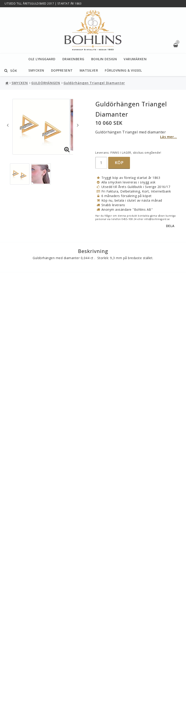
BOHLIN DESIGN (104, 59)
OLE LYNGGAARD (42, 59)
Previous (8, 125)
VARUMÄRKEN (135, 59)
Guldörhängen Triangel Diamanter (94, 83)
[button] (67, 149)
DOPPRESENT (62, 70)
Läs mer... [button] (168, 137)
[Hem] (7, 83)
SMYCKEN (36, 70)
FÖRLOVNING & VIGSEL (123, 70)
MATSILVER (89, 70)
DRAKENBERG (73, 59)
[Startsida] (93, 30)
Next (78, 125)
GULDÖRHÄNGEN (45, 83)
